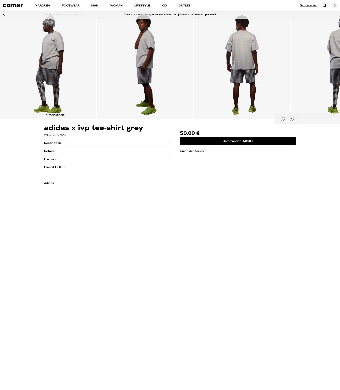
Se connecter (308, 5)
